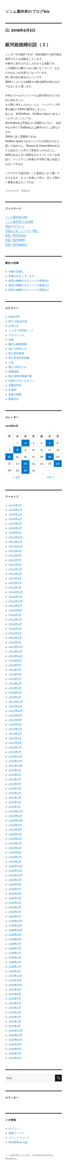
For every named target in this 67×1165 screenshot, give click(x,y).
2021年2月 (14, 802)
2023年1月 (14, 697)
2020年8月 (15, 829)
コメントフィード (18, 1137)
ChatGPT (14, 316)
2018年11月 (15, 925)
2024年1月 (14, 642)
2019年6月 (15, 893)
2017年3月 (14, 1016)
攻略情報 (13, 371)
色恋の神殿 (14, 394)
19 (49, 456)
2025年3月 (15, 578)
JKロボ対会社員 (17, 321)
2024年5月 (15, 624)
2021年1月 (14, 806)
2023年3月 (14, 688)
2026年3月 (15, 523)
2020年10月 (15, 820)
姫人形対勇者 (16, 353)
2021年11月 (15, 761)
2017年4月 (14, 1012)
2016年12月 (15, 1030)
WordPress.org (17, 1142)
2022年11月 (15, 706)
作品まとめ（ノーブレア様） (22, 230)
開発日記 (25, 190)
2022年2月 (15, 747)
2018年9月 (14, 934)
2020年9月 (15, 825)
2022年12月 (15, 701)
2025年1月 (14, 587)
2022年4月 (15, 738)
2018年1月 (14, 971)
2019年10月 (15, 875)
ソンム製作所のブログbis (27, 11)
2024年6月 (15, 619)
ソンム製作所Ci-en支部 (19, 221)
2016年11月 (15, 1035)
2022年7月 (15, 724)
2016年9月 (15, 1044)
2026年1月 (14, 532)
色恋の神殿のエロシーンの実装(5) (28, 285)
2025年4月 (15, 573)
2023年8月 (15, 665)
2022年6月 (15, 729)
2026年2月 (15, 528)
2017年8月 (14, 994)
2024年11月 (15, 596)
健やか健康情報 (17, 344)
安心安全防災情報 (18, 357)
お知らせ (13, 325)
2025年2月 (15, 583)
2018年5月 (14, 953)
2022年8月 (15, 720)
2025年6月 (15, 564)
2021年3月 (14, 797)
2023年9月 (15, 660)
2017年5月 (14, 1007)
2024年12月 (15, 592)
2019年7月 (14, 889)
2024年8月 (15, 610)
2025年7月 (15, 560)
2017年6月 (14, 1003)
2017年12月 (15, 975)
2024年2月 (15, 637)
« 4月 (16, 477)
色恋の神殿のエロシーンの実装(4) (28, 289)
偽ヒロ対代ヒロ (17, 348)
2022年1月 (14, 752)
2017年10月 (15, 985)
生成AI (12, 389)
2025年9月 (15, 551)
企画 (11, 339)
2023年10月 (15, 656)
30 (25, 470)
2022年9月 (15, 715)
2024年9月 (15, 605)
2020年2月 (15, 857)
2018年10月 (15, 930)
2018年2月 (14, 966)
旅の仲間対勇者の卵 (20, 376)
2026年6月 (15, 509)
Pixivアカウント (15, 226)
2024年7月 (15, 615)
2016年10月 (15, 1039)
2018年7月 (14, 943)
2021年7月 (14, 779)
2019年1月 (14, 916)
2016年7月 (14, 1053)
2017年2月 (14, 1021)
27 (57, 463)
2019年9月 (15, 879)
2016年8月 (14, 1048)
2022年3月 (15, 742)
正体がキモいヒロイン (21, 380)
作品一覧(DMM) (15, 240)
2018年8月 (14, 939)
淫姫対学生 (14, 385)
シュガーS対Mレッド (21, 330)
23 (25, 463)
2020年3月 (15, 852)
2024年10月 (15, 601)
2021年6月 (14, 784)
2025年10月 (15, 546)
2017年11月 (15, 980)
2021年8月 (14, 774)
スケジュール (16, 335)
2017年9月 (14, 989)
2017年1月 (14, 1026)
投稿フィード (16, 1133)
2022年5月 (15, 733)
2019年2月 (14, 911)
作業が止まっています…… (23, 276)
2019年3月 (14, 907)
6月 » (50, 477)
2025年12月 (15, 537)
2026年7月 (15, 505)
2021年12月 (15, 756)
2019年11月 (15, 870)
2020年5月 (15, 843)
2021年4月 (14, 793)
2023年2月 (15, 692)
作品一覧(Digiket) (16, 244)
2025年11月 (15, 541)
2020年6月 (15, 838)
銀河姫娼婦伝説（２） (28, 44)
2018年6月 (14, 948)
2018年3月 (14, 962)
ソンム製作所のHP (16, 217)
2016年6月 (15, 1058)
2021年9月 (14, 770)
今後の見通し (16, 271)
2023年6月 (15, 674)
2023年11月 (15, 651)
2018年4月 (14, 957)
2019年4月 (14, 902)
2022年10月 (15, 710)
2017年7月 (14, 998)
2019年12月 (15, 866)
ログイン (13, 1128)
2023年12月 (15, 646)
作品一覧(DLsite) (15, 235)
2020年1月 (14, 861)
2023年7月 (14, 669)
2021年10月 (15, 765)
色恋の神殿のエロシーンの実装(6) (28, 280)
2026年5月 (15, 514)
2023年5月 (15, 678)
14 (9, 456)
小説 (11, 362)
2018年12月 (15, 921)
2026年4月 (15, 519)
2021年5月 (14, 788)
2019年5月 (14, 898)
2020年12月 (15, 811)
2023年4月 (15, 683)
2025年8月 (15, 555)
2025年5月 (15, 569)
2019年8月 (14, 884)
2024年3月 (15, 633)
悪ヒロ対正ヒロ (17, 367)
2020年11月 (15, 816)
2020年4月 (15, 847)
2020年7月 (15, 834)
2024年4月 (15, 628)
